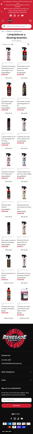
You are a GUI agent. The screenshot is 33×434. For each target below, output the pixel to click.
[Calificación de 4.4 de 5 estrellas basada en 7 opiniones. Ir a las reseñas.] (4, 279)
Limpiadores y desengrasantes (14, 31)
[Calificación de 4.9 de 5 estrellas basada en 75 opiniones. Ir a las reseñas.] (4, 109)
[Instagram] (14, 15)
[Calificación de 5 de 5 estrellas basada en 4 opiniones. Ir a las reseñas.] (20, 279)
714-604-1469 (6, 360)
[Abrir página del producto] (8, 54)
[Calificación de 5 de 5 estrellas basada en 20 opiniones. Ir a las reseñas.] (20, 143)
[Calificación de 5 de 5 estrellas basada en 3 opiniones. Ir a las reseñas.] (20, 314)
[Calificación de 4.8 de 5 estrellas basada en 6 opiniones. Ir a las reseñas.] (4, 246)
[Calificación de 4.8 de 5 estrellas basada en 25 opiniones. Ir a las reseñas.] (4, 145)
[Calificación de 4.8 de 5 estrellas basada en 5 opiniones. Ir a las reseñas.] (20, 213)
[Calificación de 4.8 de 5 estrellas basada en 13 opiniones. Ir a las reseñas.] (4, 312)
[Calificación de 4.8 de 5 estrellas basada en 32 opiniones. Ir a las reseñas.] (20, 109)
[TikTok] (18, 15)
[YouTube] (22, 15)
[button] (3, 26)
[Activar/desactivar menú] (2, 20)
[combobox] (18, 26)
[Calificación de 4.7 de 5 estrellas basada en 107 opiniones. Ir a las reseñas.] (4, 74)
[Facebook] (11, 15)
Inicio (2, 31)
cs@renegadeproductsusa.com (11, 363)
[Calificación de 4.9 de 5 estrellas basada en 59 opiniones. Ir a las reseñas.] (20, 74)
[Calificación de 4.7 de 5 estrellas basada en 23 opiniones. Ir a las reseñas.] (4, 178)
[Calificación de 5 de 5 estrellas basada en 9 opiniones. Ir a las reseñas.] (20, 178)
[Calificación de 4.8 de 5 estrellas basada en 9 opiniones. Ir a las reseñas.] (4, 211)
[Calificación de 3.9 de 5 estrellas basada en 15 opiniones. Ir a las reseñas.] (20, 246)
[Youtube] (22, 419)
